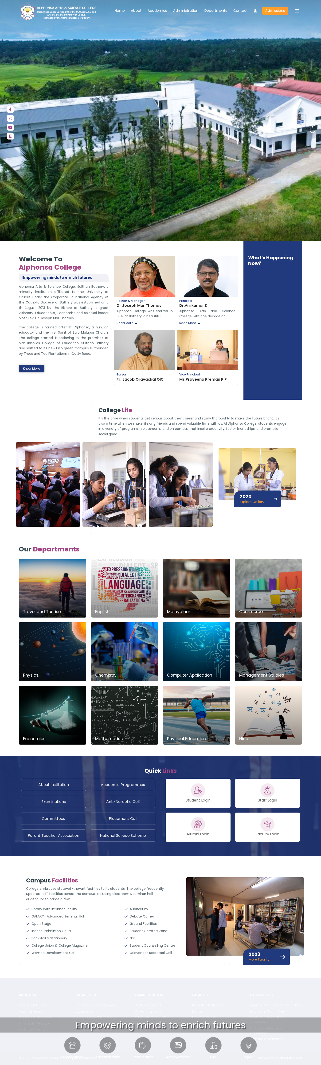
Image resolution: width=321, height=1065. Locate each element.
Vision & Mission (31, 1011)
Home (120, 10)
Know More (31, 369)
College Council (147, 1005)
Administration (185, 10)
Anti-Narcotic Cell (123, 801)
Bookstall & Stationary (210, 1005)
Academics (157, 10)
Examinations (53, 801)
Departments (215, 10)
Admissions (275, 10)
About (136, 10)
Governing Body (147, 1011)
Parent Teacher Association (53, 835)
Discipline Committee (267, 1011)
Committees (53, 818)
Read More (125, 323)
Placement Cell (123, 818)
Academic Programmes (123, 784)
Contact (240, 10)
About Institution (53, 784)
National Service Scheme (123, 835)
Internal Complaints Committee (276, 1005)
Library (197, 1011)
